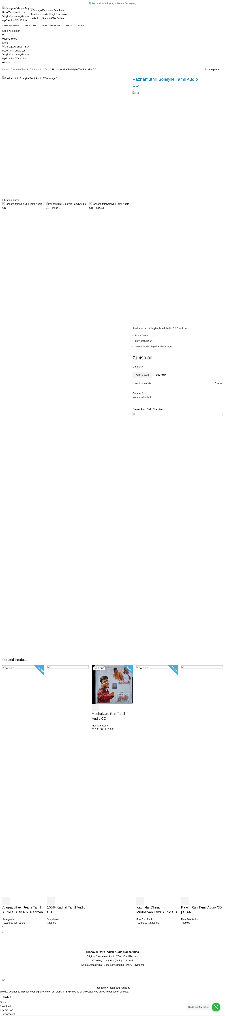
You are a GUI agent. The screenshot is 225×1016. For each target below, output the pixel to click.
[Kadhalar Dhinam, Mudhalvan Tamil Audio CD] (157, 781)
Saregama (8, 919)
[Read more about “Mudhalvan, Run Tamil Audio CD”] (95, 707)
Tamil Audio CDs (39, 69)
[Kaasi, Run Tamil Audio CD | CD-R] (202, 781)
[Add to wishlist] (23, 901)
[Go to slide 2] (114, 932)
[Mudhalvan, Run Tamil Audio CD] (112, 684)
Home (6, 69)
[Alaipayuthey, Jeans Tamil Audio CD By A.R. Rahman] (23, 781)
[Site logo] (16, 14)
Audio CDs (19, 69)
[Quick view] (14, 901)
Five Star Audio (100, 725)
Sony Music (53, 919)
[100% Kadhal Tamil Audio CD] (68, 781)
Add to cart (142, 375)
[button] (51, 901)
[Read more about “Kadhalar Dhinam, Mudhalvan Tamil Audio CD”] (140, 901)
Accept (7, 997)
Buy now (161, 375)
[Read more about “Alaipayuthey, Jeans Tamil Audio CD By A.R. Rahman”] (6, 901)
